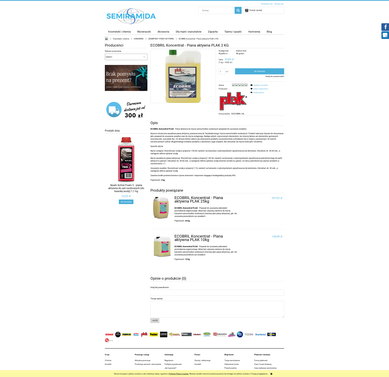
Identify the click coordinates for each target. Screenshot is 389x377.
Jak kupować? (170, 368)
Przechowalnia (230, 368)
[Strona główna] (131, 16)
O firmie (108, 360)
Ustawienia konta (231, 364)
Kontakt (108, 364)
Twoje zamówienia (232, 360)
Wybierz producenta (113, 51)
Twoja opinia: (156, 298)
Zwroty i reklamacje (202, 360)
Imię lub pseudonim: (159, 287)
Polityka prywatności (173, 364)
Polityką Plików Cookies (178, 374)
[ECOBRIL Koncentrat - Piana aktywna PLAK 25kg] (162, 207)
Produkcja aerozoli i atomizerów (148, 364)
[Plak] (233, 101)
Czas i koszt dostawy (263, 364)
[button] (259, 85)
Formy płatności (261, 360)
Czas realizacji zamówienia (265, 368)
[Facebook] (385, 27)
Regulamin (169, 360)
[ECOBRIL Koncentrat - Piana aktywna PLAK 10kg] (162, 246)
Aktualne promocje (142, 360)
